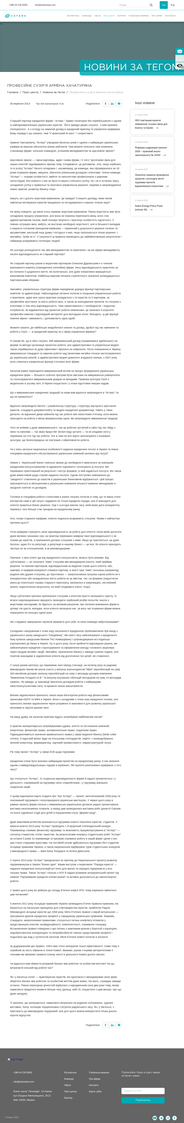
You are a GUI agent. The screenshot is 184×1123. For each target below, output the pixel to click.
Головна (12, 92)
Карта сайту (95, 1091)
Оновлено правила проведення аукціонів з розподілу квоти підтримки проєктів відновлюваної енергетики (152, 180)
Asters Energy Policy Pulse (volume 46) (149, 208)
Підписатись (143, 1100)
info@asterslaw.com (23, 1082)
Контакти (93, 1085)
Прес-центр (31, 92)
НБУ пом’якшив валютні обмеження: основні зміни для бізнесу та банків (151, 124)
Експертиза (70, 1072)
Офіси (67, 1085)
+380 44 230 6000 (22, 1072)
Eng (173, 5)
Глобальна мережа (99, 1072)
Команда (69, 1079)
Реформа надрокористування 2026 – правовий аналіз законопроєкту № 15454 (151, 151)
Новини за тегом (54, 92)
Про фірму (94, 1079)
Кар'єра (68, 1098)
